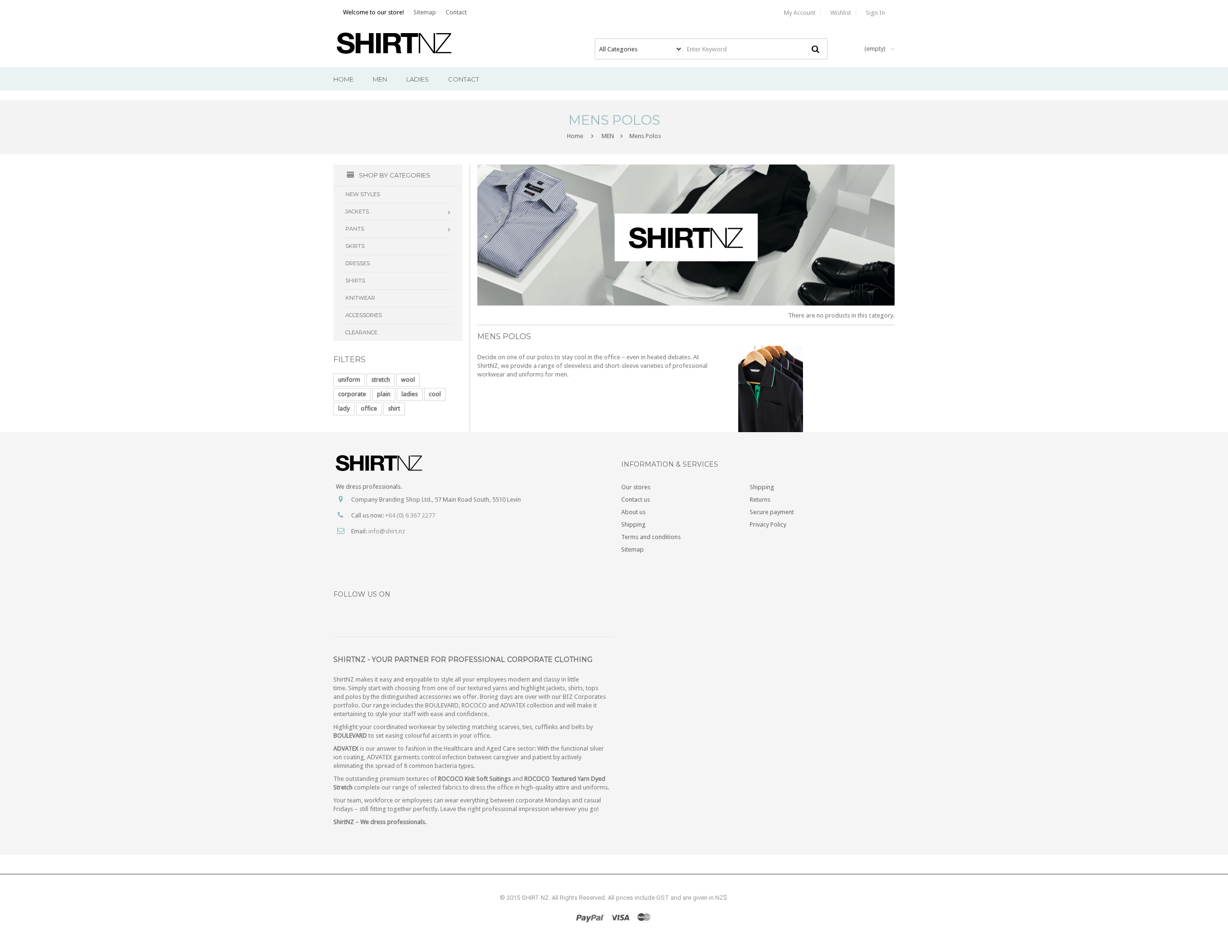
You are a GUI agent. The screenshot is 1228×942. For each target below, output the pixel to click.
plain (383, 394)
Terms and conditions (651, 537)
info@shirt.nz (386, 531)
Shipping (633, 524)
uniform (349, 379)
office (369, 408)
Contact (456, 12)
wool (408, 379)
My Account (799, 13)
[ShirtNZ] (401, 43)
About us (633, 512)
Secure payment (772, 512)
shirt (394, 408)
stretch (380, 379)
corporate (352, 394)
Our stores (635, 487)
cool (435, 394)
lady (344, 408)
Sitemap (424, 12)
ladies (409, 394)
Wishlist (840, 13)
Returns (760, 499)
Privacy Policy (768, 524)
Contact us (635, 499)
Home (575, 136)
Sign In (875, 13)
